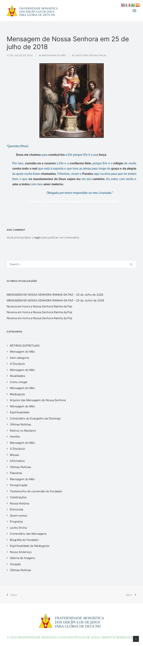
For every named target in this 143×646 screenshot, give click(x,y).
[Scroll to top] (136, 638)
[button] (134, 10)
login (37, 237)
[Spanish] (137, 5)
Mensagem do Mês (54, 55)
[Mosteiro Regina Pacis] (32, 10)
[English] (123, 5)
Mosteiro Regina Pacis (91, 55)
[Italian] (128, 5)
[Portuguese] (133, 5)
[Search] (71, 264)
